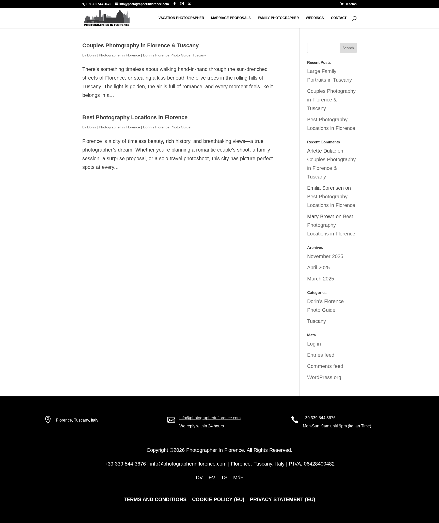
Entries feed (320, 355)
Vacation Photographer (181, 18)
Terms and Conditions (155, 500)
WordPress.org (324, 377)
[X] (189, 4)
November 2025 (325, 256)
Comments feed (325, 366)
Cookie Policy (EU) (218, 500)
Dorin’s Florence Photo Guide (167, 55)
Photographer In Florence (215, 450)
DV (199, 477)
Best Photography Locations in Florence (134, 117)
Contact (339, 18)
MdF (238, 477)
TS (224, 477)
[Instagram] (182, 4)
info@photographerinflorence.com (210, 418)
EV (212, 477)
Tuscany (199, 55)
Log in (314, 344)
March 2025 (320, 278)
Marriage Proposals (231, 18)
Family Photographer (278, 18)
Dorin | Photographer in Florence (113, 55)
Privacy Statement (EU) (282, 500)
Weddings (315, 18)
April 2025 (318, 267)
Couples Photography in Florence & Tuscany (140, 45)
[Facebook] (174, 4)
